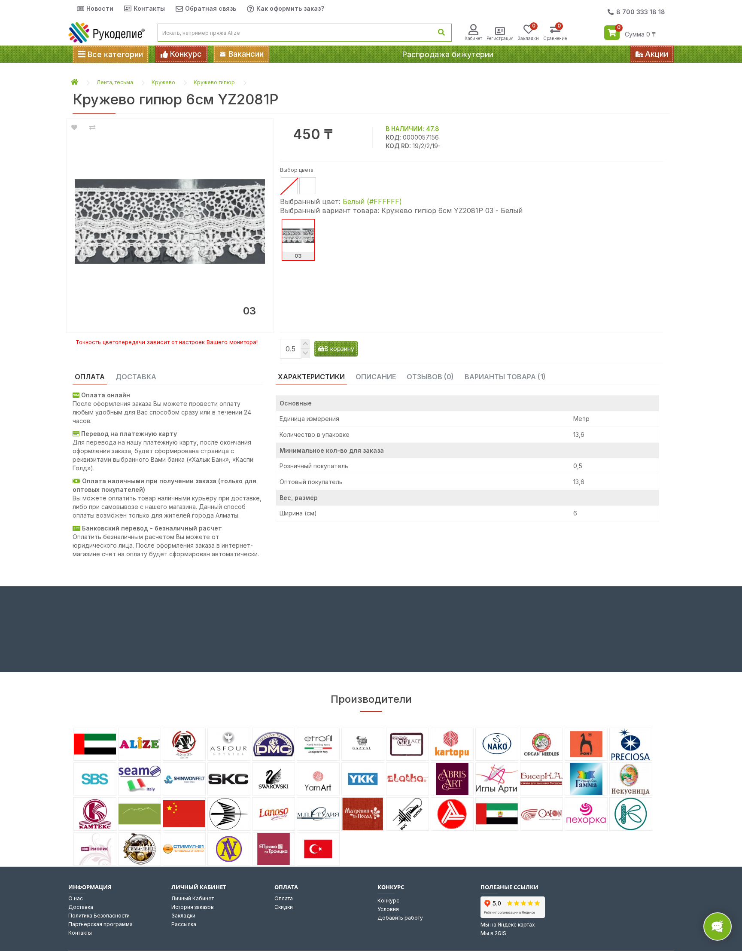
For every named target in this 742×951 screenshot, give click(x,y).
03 (298, 256)
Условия (388, 909)
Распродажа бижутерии (447, 54)
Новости (99, 8)
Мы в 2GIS (493, 933)
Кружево (163, 82)
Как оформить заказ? (290, 8)
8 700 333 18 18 (640, 11)
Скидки (283, 907)
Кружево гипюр (214, 82)
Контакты (149, 8)
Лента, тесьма (115, 82)
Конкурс (388, 900)
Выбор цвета (296, 170)
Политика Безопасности (99, 915)
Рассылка (183, 924)
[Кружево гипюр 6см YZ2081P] (170, 221)
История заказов (192, 907)
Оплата (283, 898)
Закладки (183, 915)
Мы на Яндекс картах (507, 924)
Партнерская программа (100, 924)
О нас (75, 898)
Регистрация (500, 38)
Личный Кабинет (192, 898)
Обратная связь (210, 8)
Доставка (80, 907)
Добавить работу (400, 917)
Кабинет (473, 38)
